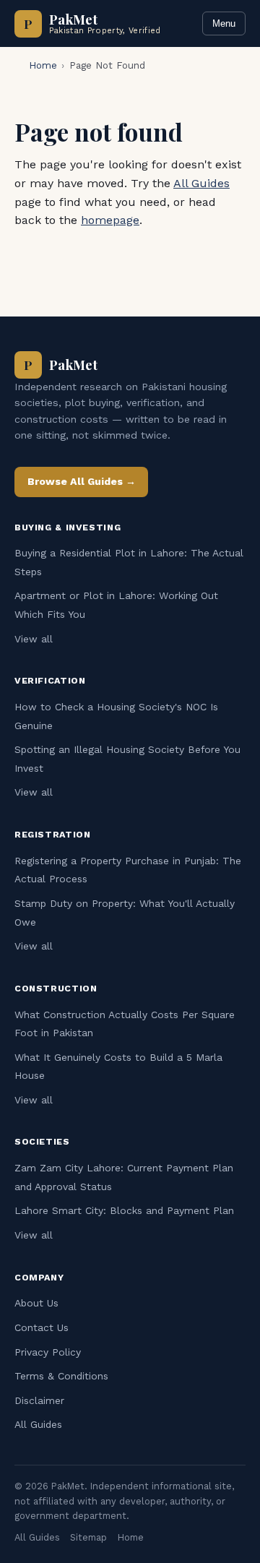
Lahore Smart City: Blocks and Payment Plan (124, 1210)
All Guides (201, 183)
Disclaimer (39, 1400)
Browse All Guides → (81, 481)
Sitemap (88, 1537)
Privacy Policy (47, 1352)
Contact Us (41, 1327)
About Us (36, 1303)
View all (33, 639)
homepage (110, 220)
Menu (223, 23)
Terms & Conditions (61, 1376)
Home (43, 65)
